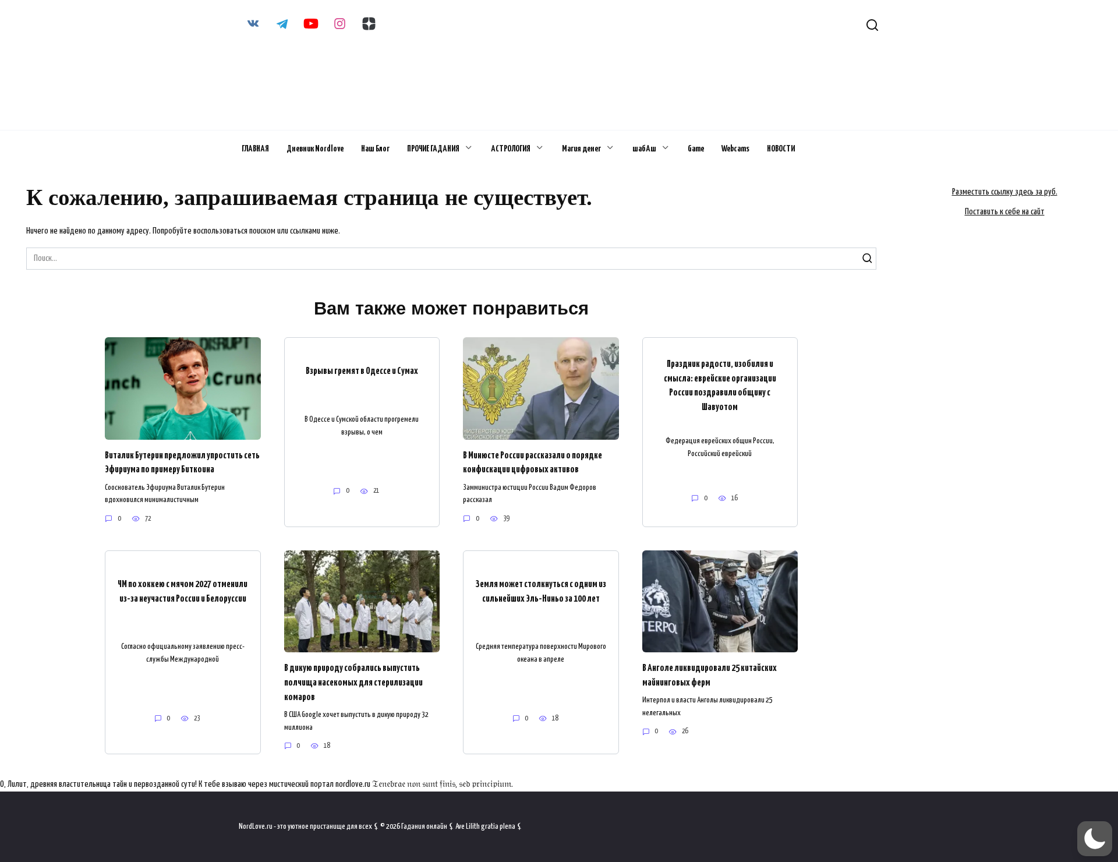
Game (696, 148)
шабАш (644, 148)
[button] (1094, 838)
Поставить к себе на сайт (1005, 211)
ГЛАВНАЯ (255, 148)
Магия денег (581, 148)
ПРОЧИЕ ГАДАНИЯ (433, 148)
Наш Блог (375, 148)
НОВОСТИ (781, 148)
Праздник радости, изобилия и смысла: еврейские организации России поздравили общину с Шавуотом (720, 385)
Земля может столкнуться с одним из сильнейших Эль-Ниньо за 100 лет (540, 592)
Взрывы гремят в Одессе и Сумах (362, 371)
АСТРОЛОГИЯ (510, 148)
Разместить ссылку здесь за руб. (1004, 192)
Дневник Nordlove (315, 148)
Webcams (735, 148)
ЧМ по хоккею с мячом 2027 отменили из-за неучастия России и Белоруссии (182, 592)
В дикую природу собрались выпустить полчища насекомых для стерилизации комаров (353, 682)
